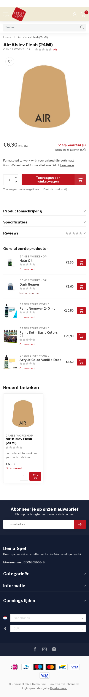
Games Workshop (16, 49)
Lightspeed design (34, 688)
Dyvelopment (58, 688)
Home (7, 37)
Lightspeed (71, 684)
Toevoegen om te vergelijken (21, 189)
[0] (83, 14)
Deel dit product (53, 189)
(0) (55, 49)
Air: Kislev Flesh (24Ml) (33, 37)
